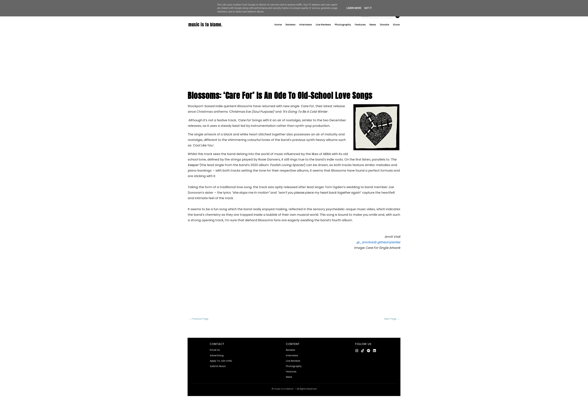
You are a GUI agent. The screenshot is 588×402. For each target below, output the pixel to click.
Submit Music (218, 366)
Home (278, 24)
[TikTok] (362, 350)
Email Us (215, 350)
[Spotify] (368, 350)
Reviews (291, 24)
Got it (368, 8)
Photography (343, 24)
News (372, 24)
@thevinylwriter (388, 242)
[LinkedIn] (374, 350)
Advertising (217, 355)
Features (360, 24)
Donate (384, 24)
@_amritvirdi (366, 242)
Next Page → (392, 319)
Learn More (353, 8)
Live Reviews (323, 24)
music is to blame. (205, 24)
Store (396, 24)
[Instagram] (356, 350)
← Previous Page (198, 319)
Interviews (305, 24)
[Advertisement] (294, 63)
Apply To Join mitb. (221, 360)
